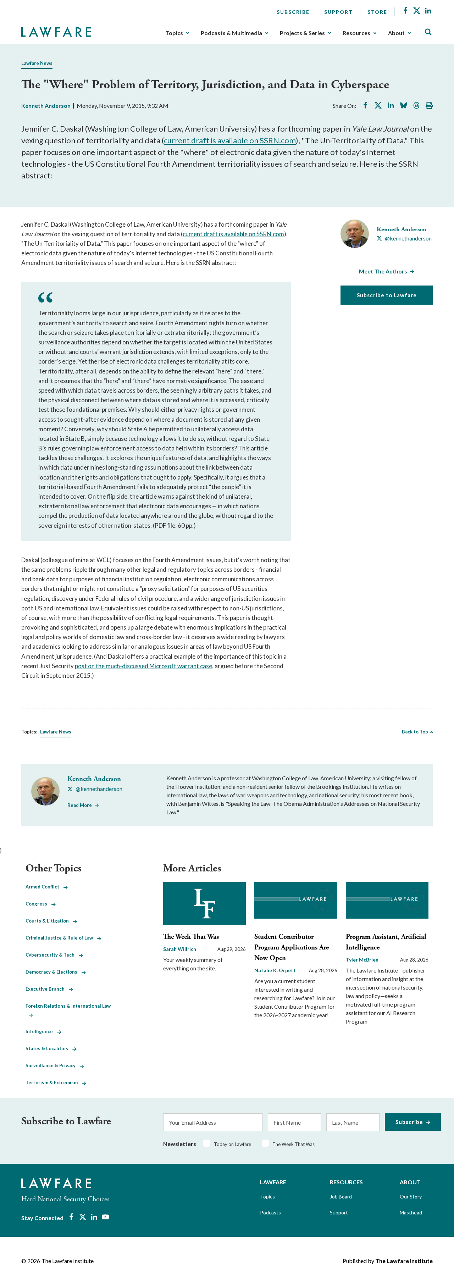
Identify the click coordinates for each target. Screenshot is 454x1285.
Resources (356, 33)
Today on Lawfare (232, 1144)
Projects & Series (302, 33)
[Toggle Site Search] (428, 32)
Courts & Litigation (49, 921)
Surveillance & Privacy (53, 1065)
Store (377, 12)
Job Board (341, 1196)
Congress (38, 904)
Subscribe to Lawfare (387, 295)
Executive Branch (47, 989)
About (396, 33)
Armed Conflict (44, 887)
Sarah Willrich (179, 949)
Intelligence (41, 1031)
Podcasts (270, 1212)
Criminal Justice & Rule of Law (61, 938)
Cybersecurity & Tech (52, 955)
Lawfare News (36, 63)
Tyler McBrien (362, 960)
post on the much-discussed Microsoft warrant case (143, 666)
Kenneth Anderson (46, 105)
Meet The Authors (383, 271)
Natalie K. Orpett (275, 970)
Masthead (411, 1212)
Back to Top (415, 732)
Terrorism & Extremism (54, 1082)
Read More (79, 805)
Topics (174, 33)
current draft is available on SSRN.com (230, 140)
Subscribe (293, 12)
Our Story (411, 1196)
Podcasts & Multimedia (231, 33)
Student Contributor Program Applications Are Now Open (291, 947)
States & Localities (49, 1048)
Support (338, 12)
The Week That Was (191, 936)
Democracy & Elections (54, 972)
